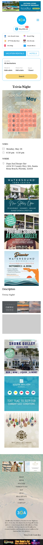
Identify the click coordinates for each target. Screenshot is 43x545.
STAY (21, 493)
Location (7, 61)
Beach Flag (30, 36)
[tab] (15, 53)
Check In (7, 68)
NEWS (21, 480)
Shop (21, 477)
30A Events (30, 41)
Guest (30, 68)
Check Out (19, 68)
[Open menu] (38, 20)
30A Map (10, 45)
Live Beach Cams (13, 36)
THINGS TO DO (21, 487)
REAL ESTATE (21, 496)
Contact (21, 503)
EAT (21, 490)
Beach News (31, 45)
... (10, 70)
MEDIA (21, 500)
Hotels (33, 53)
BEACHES (21, 484)
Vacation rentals (15, 53)
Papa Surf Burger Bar (16, 163)
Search (21, 76)
